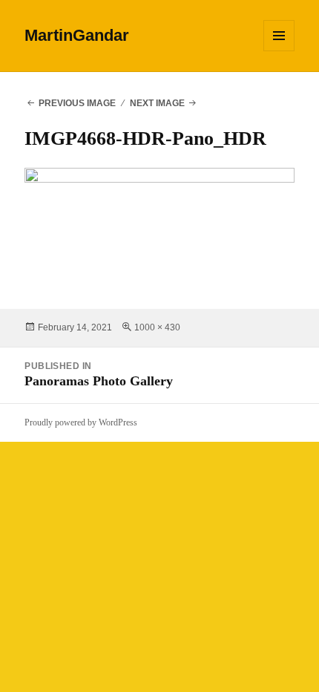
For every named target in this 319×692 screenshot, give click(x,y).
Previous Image (77, 103)
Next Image (157, 103)
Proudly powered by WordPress (80, 422)
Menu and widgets (279, 50)
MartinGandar (76, 35)
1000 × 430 (157, 327)
